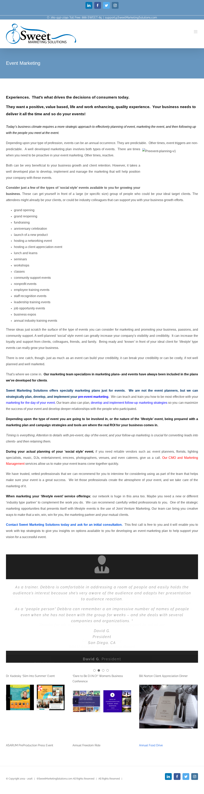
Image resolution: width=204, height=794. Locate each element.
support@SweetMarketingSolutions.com (131, 17)
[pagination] (94, 670)
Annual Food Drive (151, 744)
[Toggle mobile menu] (196, 32)
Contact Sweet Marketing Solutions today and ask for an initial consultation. (64, 524)
